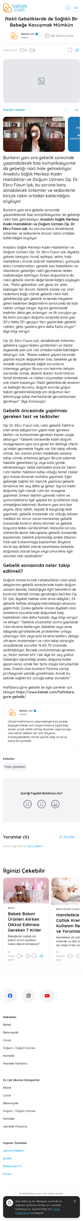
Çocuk (7, 1040)
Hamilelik (8, 1056)
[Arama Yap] (68, 7)
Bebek (7, 1024)
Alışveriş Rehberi (13, 1150)
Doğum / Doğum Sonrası (19, 1048)
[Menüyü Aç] (76, 7)
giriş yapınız (35, 846)
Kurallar (69, 837)
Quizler (7, 1158)
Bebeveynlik (11, 1032)
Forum (7, 1174)
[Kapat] (75, 1201)
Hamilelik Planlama (15, 1063)
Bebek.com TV (12, 1166)
